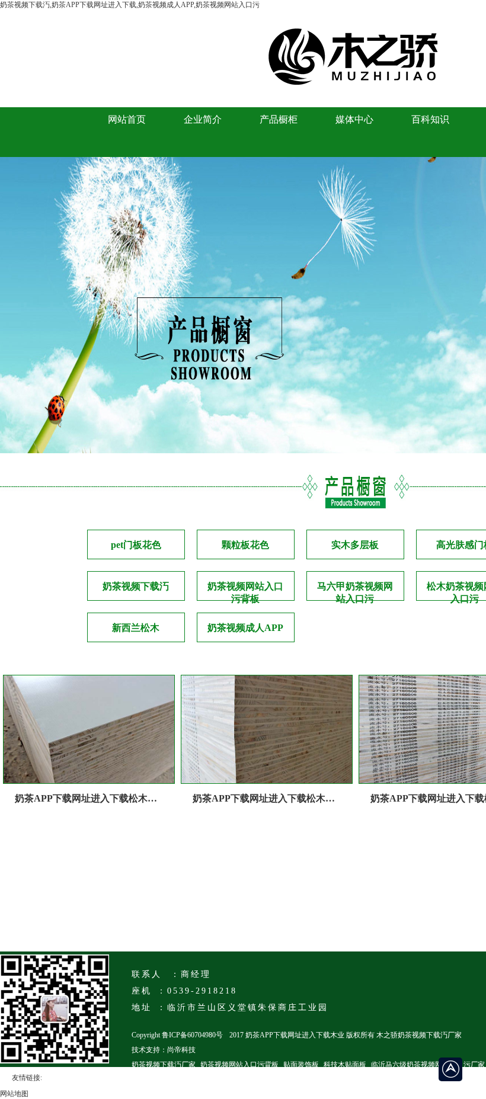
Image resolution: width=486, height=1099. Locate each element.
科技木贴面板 (345, 1064)
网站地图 (14, 1094)
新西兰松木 (135, 628)
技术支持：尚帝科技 (164, 1050)
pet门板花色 (136, 545)
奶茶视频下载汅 (136, 586)
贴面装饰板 (301, 1064)
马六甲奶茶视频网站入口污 (355, 591)
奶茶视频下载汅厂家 (164, 1064)
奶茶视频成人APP (245, 628)
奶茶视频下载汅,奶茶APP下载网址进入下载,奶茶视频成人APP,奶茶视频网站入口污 (130, 5)
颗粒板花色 (245, 545)
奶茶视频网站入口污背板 (245, 591)
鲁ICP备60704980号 (192, 1035)
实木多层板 (355, 545)
